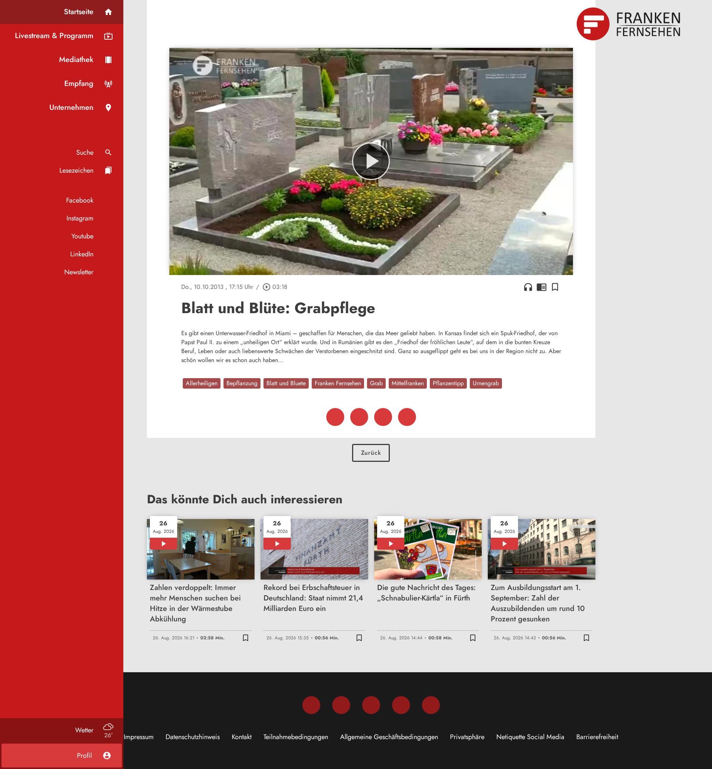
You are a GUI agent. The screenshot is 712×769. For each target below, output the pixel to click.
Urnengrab (486, 383)
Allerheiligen (202, 383)
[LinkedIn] (401, 705)
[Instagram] (341, 705)
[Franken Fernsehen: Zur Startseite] (629, 23)
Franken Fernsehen (338, 383)
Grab (376, 383)
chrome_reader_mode (541, 287)
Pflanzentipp (448, 383)
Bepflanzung (242, 383)
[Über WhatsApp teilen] (383, 417)
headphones (528, 287)
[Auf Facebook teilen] (335, 417)
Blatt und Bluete (286, 383)
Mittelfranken (408, 383)
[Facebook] (311, 705)
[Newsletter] (431, 705)
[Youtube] (371, 705)
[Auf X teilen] (359, 417)
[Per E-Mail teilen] (407, 417)
